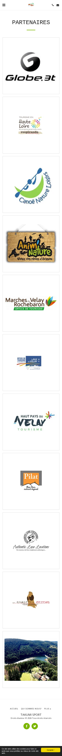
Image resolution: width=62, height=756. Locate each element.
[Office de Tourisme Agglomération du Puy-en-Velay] (31, 362)
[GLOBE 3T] (31, 65)
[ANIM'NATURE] (31, 243)
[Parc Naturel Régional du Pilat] (31, 481)
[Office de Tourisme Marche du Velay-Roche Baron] (31, 303)
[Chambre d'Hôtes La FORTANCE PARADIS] (31, 659)
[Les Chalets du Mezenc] (31, 600)
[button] (4, 4)
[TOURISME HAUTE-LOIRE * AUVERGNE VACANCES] (31, 125)
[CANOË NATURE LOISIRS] (31, 184)
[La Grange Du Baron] (31, 540)
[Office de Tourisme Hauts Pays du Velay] (31, 421)
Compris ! (50, 750)
